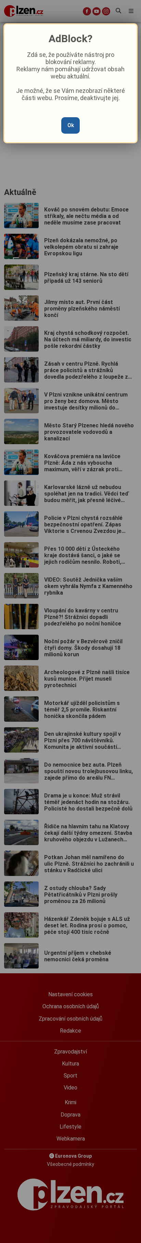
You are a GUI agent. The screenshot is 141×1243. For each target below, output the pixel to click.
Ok (70, 125)
